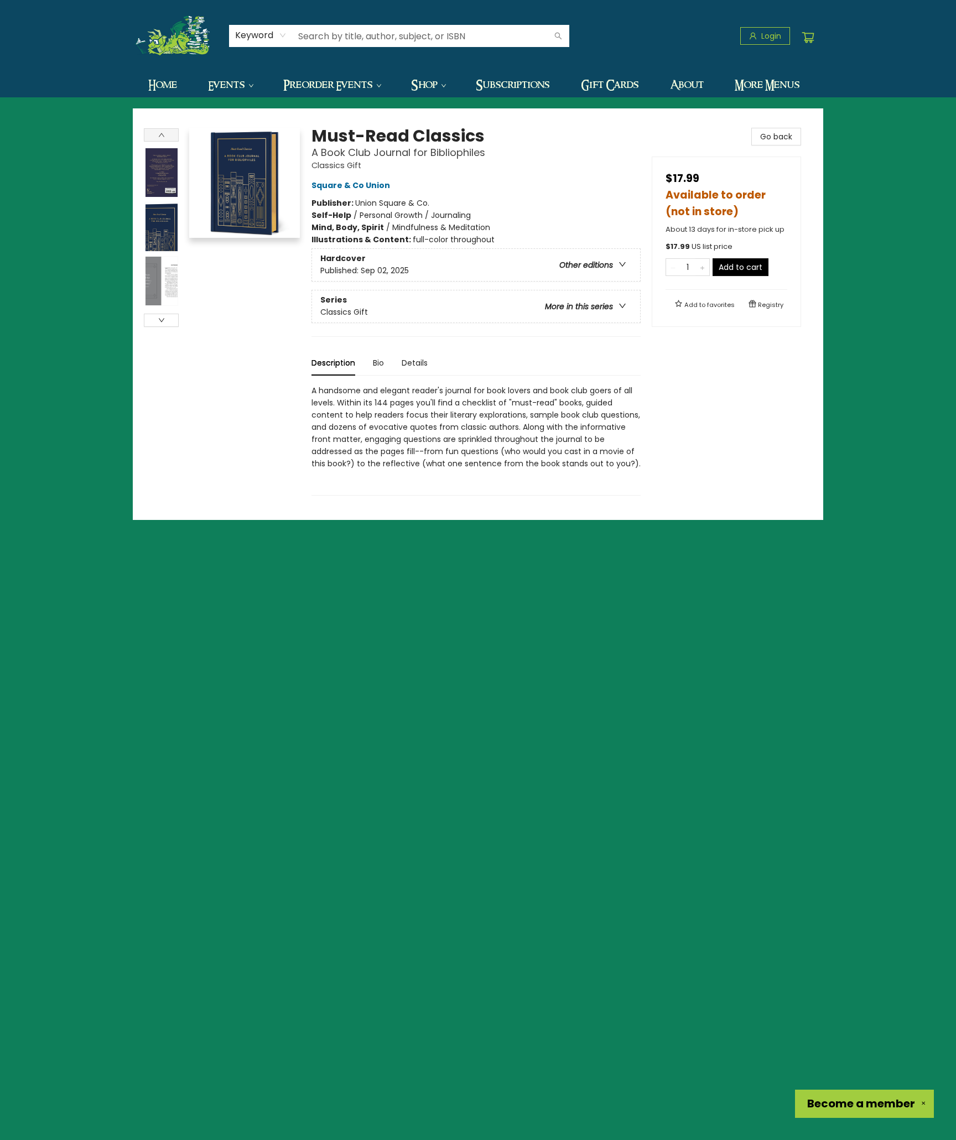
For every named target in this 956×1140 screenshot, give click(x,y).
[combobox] (261, 35)
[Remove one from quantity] (673, 267)
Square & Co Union (350, 185)
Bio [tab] (378, 362)
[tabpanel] (476, 440)
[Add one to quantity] (702, 267)
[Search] (558, 36)
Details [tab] (415, 362)
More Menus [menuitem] (767, 84)
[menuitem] (163, 84)
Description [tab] (333, 362)
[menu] (478, 84)
